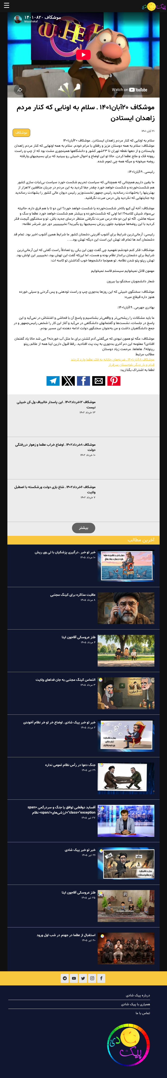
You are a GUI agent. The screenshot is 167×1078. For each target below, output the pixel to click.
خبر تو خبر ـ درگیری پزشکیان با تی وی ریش (65, 552)
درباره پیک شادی (138, 995)
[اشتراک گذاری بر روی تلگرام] (53, 381)
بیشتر (83, 527)
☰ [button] (6, 6)
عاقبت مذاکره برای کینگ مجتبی (72, 595)
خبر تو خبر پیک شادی (80, 850)
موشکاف (21, 132)
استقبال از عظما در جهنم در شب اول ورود (66, 935)
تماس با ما (143, 1013)
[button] (113, 381)
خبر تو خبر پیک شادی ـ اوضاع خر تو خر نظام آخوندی (59, 722)
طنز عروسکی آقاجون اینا (78, 637)
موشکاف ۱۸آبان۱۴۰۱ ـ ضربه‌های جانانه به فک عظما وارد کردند (112, 359)
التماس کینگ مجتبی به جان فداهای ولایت (65, 680)
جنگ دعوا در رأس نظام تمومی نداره (70, 765)
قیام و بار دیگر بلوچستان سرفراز (131, 364)
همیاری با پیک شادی (135, 1004)
